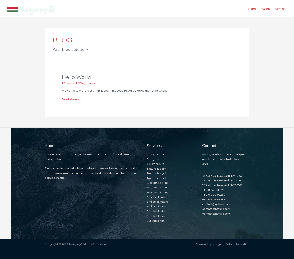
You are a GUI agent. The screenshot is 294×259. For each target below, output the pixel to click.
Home (252, 8)
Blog (82, 83)
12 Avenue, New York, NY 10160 (222, 175)
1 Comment (69, 83)
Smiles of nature (158, 197)
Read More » (70, 99)
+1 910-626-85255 (213, 190)
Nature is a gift (156, 168)
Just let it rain (156, 211)
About (266, 8)
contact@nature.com (216, 204)
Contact (280, 8)
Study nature (155, 154)
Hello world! (77, 77)
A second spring (158, 182)
